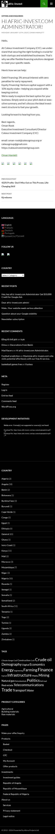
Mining (43, 675)
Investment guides (11, 777)
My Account (9, 760)
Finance (45, 669)
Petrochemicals (20, 681)
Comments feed (9, 401)
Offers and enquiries (12, 16)
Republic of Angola (12, 783)
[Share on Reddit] (15, 164)
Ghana (5, 539)
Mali (4, 556)
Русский (20, 236)
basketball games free (12, 364)
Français (8, 227)
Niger (4, 573)
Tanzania (6, 611)
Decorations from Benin (21, 345)
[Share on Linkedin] (26, 164)
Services (7, 805)
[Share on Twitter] (9, 164)
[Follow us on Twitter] (9, 255)
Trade (7, 689)
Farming (30, 669)
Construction (24, 660)
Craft (33, 660)
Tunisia (5, 622)
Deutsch (8, 230)
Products (6, 738)
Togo (4, 617)
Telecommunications (29, 685)
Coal (15, 660)
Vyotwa (29, 364)
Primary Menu (51, 3)
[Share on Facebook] (4, 164)
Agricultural (7, 708)
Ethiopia (5, 528)
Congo (5, 517)
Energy (8, 669)
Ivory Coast (7, 545)
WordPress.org (9, 406)
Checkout (7, 749)
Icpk (23, 339)
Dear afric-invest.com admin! (15, 302)
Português (9, 233)
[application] (27, 439)
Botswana (6, 495)
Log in (4, 390)
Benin (4, 489)
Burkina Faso (8, 501)
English (8, 225)
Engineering (18, 671)
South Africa (7, 606)
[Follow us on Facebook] (4, 255)
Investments (7, 772)
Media (35, 675)
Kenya (4, 550)
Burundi (5, 506)
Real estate (7, 685)
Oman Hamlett (37, 32)
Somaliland (7, 600)
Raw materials (8, 714)
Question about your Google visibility (19, 313)
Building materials (10, 711)
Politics (33, 680)
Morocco (6, 561)
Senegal (5, 589)
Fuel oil (4, 676)
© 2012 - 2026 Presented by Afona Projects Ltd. (20, 830)
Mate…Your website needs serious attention (22, 308)
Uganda (5, 628)
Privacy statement (11, 810)
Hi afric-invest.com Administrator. (32, 350)
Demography (12, 664)
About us (6, 799)
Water (30, 690)
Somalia (5, 595)
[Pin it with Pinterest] (20, 164)
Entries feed (7, 395)
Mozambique (8, 567)
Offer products (10, 766)
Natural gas (8, 680)
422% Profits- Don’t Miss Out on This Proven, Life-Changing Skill (25, 183)
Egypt (4, 523)
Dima (4, 345)
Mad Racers (7, 350)
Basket (6, 744)
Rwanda (5, 584)
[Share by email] (32, 164)
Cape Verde (7, 512)
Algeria (5, 478)
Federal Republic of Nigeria (16, 794)
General (5, 534)
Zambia (5, 634)
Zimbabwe (7, 639)
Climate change (7, 660)
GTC (5, 755)
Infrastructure (19, 675)
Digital (25, 664)
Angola (5, 484)
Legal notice (8, 816)
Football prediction (11, 356)
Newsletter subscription (13, 319)
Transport (19, 690)
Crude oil (43, 659)
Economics (37, 664)
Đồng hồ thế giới (9, 339)
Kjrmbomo (7, 196)
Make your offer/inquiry (13, 733)
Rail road (43, 681)
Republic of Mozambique (15, 788)
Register (5, 384)
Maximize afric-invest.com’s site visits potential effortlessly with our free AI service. (27, 357)
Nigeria (5, 578)
